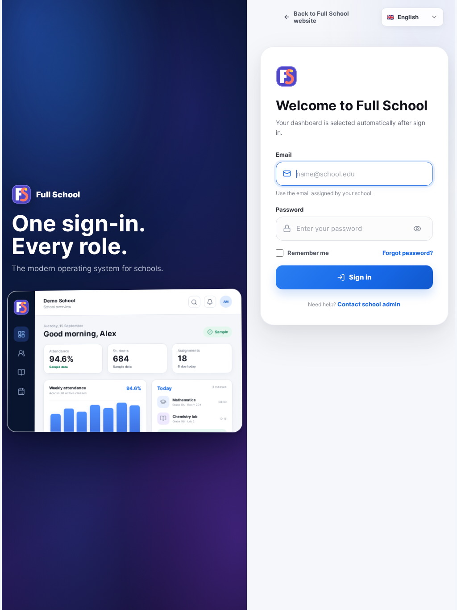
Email (284, 154)
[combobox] (412, 17)
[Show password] (417, 228)
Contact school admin (368, 304)
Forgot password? (407, 252)
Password (289, 209)
